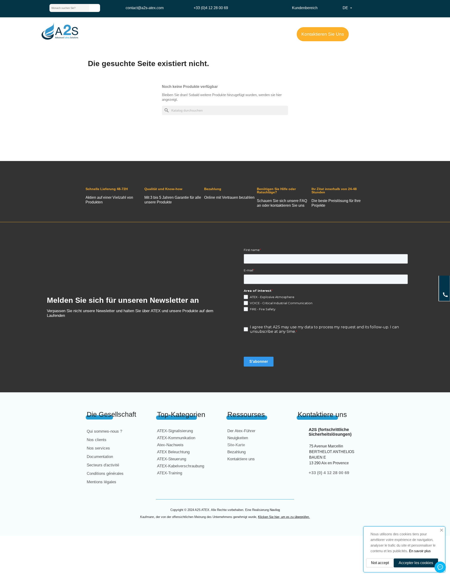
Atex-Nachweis (170, 445)
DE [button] (348, 8)
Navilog (275, 510)
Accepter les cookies (416, 563)
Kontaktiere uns (241, 459)
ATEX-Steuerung (171, 459)
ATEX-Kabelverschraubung (180, 466)
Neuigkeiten (237, 438)
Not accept (380, 563)
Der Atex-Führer (241, 431)
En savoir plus (420, 551)
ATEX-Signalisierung (175, 431)
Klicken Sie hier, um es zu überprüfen (283, 517)
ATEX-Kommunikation (176, 438)
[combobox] (66, 8)
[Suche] (94, 8)
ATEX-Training (169, 473)
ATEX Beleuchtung (173, 452)
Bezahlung (236, 452)
